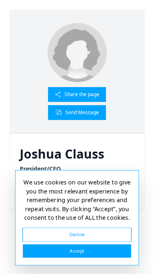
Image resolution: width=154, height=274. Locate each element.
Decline (77, 234)
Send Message (82, 112)
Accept (77, 251)
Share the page (81, 94)
